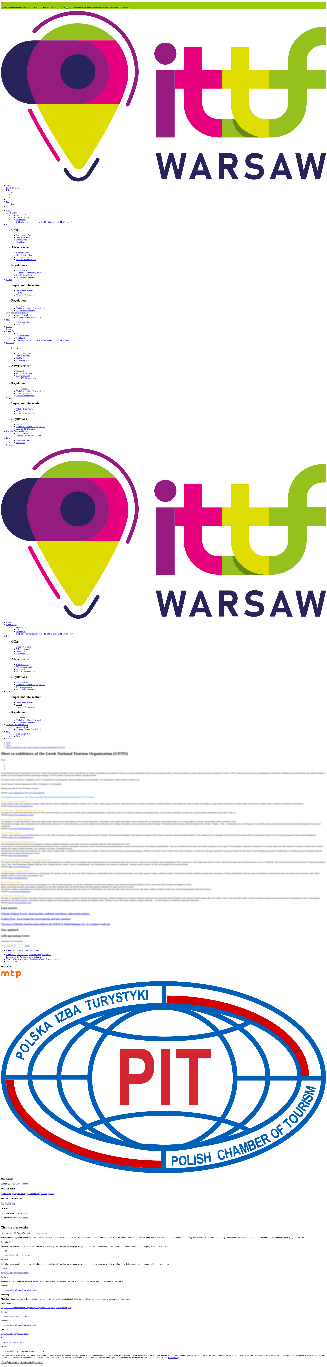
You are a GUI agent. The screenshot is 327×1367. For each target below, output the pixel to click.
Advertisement (25, 957)
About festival (22, 315)
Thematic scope (22, 217)
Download (20, 324)
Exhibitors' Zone (13, 188)
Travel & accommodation (50, 959)
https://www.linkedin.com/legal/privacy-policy (19, 1290)
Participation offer (23, 235)
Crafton (25, 1218)
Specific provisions (24, 275)
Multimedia (21, 220)
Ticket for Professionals (25, 295)
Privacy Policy (173, 1358)
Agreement (8, 1233)
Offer (17, 957)
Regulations (37, 957)
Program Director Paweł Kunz (28, 317)
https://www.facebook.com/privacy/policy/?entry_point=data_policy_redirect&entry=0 (36, 1308)
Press (8, 320)
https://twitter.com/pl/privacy (12, 1342)
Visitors (9, 280)
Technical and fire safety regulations (30, 273)
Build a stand (21, 240)
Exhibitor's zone (22, 242)
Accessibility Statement (25, 277)
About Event (11, 213)
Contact (9, 326)
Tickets (19, 293)
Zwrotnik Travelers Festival (17, 313)
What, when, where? (24, 290)
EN (7, 190)
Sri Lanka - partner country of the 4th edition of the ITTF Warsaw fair (44, 222)
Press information (23, 322)
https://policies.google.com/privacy (15, 1255)
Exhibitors (10, 224)
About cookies (41, 1233)
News (8, 210)
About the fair (22, 215)
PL (12, 192)
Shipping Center (23, 257)
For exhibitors (22, 270)
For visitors (20, 306)
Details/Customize (24, 1233)
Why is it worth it (23, 237)
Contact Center (22, 253)
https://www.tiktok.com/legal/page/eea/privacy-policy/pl (23, 1351)
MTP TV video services (26, 260)
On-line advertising (24, 255)
